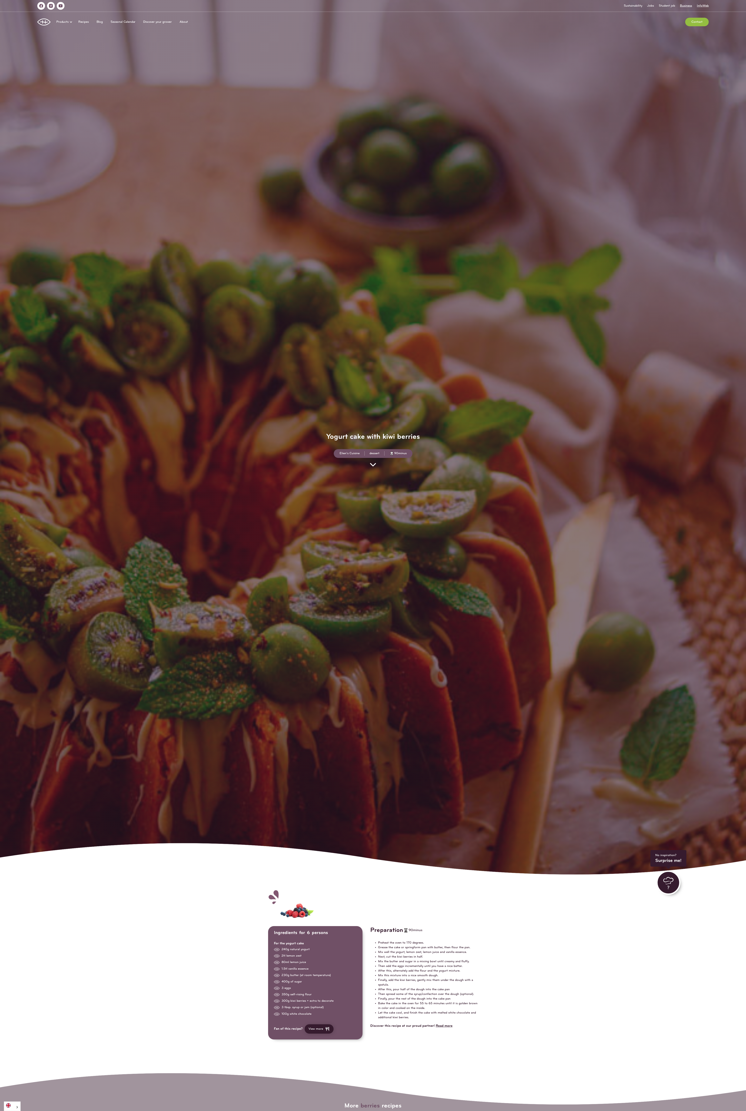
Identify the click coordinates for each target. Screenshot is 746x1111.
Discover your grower (157, 22)
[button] (63, 22)
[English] (12, 1105)
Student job (667, 5)
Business (686, 5)
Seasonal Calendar (123, 22)
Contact (696, 22)
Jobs (650, 5)
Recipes (83, 22)
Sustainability (633, 5)
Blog (100, 22)
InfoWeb (703, 5)
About (184, 22)
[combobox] (12, 1106)
